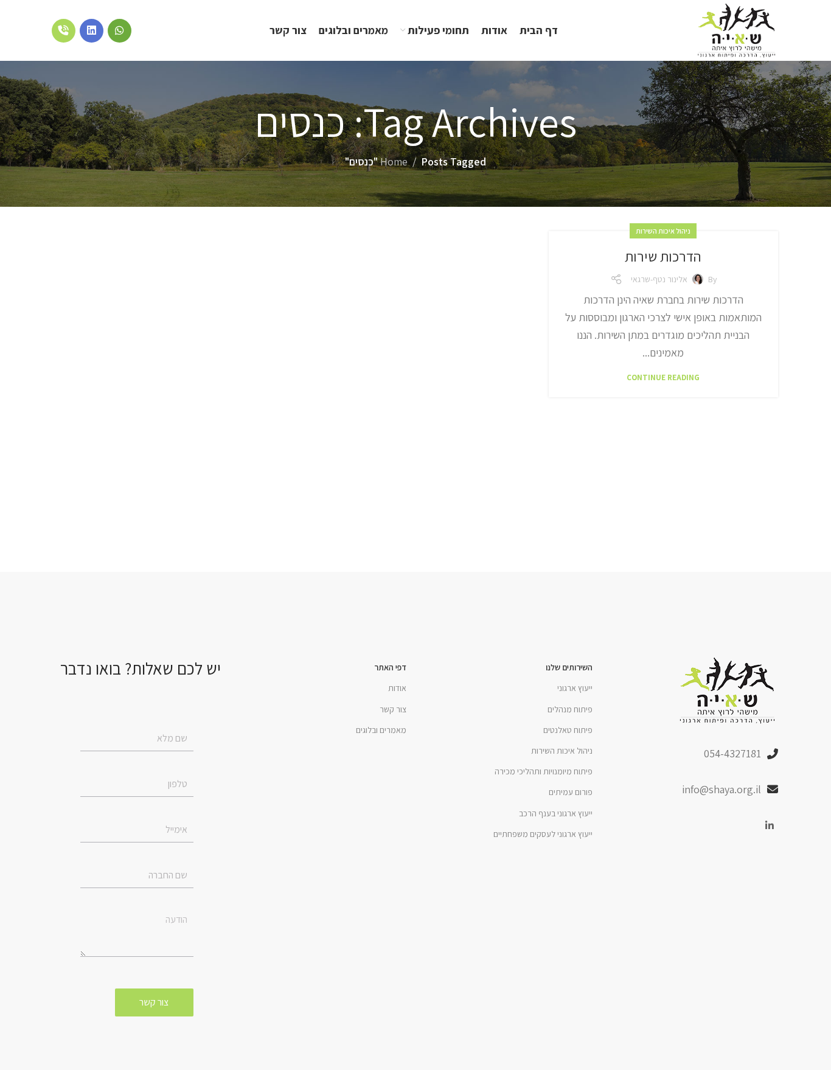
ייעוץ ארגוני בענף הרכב (556, 813)
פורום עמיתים (571, 792)
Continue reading (663, 377)
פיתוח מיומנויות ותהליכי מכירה (544, 771)
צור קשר (393, 709)
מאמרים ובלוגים (381, 729)
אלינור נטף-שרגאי (659, 279)
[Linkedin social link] (770, 826)
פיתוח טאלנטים (568, 729)
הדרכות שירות (663, 256)
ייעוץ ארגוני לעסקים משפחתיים (543, 834)
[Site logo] (737, 29)
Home (394, 161)
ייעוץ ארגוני (575, 688)
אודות (397, 688)
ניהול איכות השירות (663, 230)
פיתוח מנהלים (570, 709)
